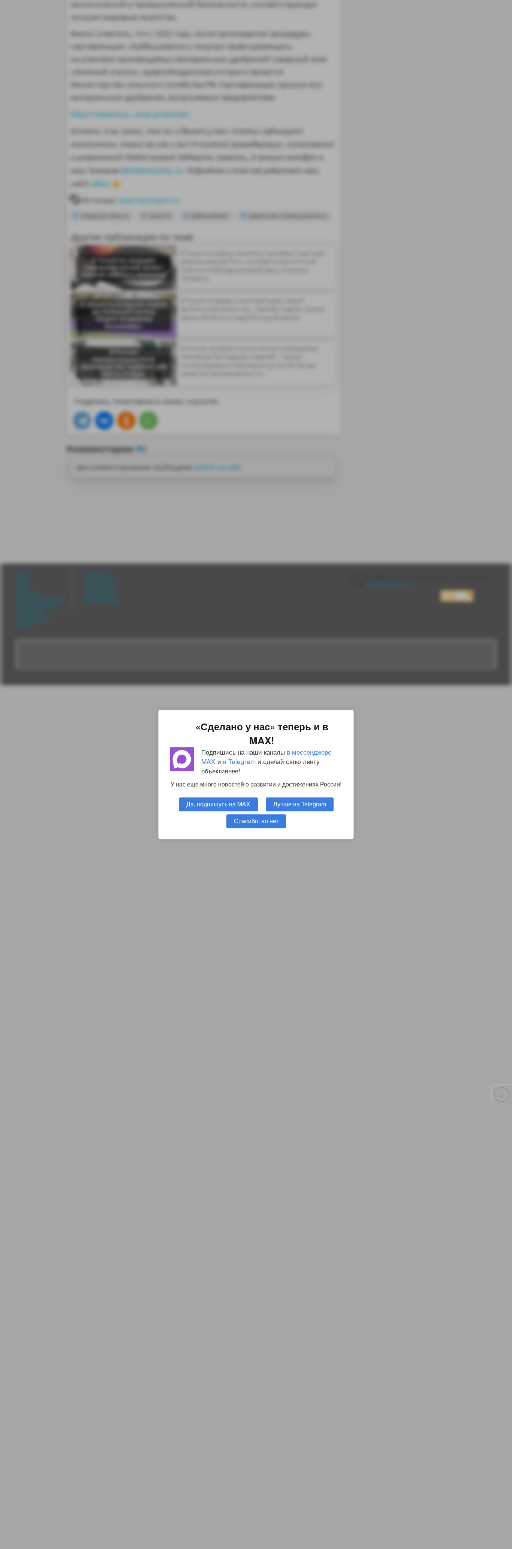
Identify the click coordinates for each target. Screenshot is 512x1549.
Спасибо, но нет (256, 821)
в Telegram (239, 761)
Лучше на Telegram (299, 804)
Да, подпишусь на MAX (218, 804)
